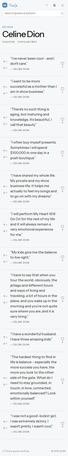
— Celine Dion (20, 69)
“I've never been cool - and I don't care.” (32, 61)
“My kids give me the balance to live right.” (33, 255)
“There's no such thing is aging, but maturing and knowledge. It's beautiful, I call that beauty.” (31, 117)
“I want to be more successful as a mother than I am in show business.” (33, 86)
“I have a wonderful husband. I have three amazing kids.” (33, 336)
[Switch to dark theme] (54, 5)
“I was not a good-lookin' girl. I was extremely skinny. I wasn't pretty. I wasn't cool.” (33, 421)
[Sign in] (62, 5)
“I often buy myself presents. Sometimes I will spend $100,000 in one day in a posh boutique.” (33, 150)
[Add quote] (47, 5)
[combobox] (34, 13)
